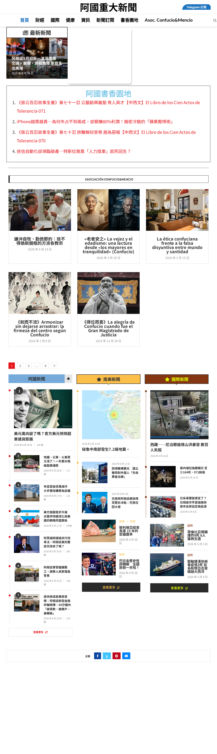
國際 (55, 20)
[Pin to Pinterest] (117, 655)
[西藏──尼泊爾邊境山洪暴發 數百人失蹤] (179, 414)
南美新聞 (111, 379)
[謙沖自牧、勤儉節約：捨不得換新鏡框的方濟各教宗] (39, 210)
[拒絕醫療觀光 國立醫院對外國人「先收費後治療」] (94, 472)
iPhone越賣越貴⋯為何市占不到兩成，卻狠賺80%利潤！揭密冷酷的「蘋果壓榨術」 (96, 121)
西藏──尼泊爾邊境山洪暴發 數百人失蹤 (179, 447)
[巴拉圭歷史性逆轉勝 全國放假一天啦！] (99, 564)
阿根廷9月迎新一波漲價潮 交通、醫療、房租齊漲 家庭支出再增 (37, 63)
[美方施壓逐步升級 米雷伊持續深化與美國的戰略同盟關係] (26, 518)
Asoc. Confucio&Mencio (169, 20)
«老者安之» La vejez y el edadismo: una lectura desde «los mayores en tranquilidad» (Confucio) (108, 245)
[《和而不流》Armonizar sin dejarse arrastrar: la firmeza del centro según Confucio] (39, 293)
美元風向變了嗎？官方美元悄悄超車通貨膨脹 (42, 436)
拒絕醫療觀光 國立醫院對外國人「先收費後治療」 (125, 472)
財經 (39, 20)
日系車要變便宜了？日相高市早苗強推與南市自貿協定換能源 (193, 502)
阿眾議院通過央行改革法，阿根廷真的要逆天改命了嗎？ (57, 542)
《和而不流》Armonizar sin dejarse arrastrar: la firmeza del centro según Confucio (40, 328)
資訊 (85, 20)
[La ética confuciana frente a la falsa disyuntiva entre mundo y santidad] (177, 210)
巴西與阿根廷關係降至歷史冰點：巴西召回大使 (125, 503)
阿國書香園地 (108, 93)
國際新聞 (179, 379)
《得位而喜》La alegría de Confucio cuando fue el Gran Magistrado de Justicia (108, 328)
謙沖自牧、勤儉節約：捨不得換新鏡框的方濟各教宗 (39, 241)
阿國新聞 (36, 379)
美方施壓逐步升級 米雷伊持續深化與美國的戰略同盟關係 (57, 516)
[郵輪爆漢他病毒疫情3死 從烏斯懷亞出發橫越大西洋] (167, 564)
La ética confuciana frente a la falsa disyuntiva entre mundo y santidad (177, 245)
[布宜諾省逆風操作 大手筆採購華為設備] (26, 492)
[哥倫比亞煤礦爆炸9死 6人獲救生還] (167, 535)
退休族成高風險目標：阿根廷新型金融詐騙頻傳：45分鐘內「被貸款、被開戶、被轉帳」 (57, 605)
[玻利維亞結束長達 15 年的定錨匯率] (99, 531)
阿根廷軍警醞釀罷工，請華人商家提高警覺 (57, 571)
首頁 (24, 20)
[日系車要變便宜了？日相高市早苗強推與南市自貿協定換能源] (163, 507)
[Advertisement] (108, 722)
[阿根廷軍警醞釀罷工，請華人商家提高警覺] (26, 573)
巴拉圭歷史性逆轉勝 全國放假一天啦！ (129, 564)
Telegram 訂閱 (196, 7)
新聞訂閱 (105, 20)
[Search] (215, 21)
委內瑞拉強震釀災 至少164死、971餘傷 (193, 470)
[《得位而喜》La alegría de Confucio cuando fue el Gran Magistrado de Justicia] (108, 293)
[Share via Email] (126, 655)
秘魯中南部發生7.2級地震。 (106, 449)
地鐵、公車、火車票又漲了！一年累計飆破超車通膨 (57, 461)
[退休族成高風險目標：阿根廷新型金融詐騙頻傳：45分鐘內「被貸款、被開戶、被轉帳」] (26, 603)
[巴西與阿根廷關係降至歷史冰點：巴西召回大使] (94, 502)
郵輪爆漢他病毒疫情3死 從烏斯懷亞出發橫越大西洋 (197, 566)
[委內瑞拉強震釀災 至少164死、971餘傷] (163, 476)
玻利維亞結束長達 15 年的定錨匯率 (129, 531)
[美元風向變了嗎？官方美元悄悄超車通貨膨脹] (43, 408)
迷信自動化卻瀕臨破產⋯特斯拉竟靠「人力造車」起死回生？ (74, 151)
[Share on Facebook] (97, 655)
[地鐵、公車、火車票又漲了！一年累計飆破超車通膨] (26, 463)
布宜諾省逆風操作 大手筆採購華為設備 (57, 488)
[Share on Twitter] (107, 655)
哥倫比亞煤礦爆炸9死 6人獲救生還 (197, 535)
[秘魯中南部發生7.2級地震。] (111, 414)
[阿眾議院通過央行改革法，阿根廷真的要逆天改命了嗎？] (26, 544)
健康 (70, 20)
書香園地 (129, 20)
